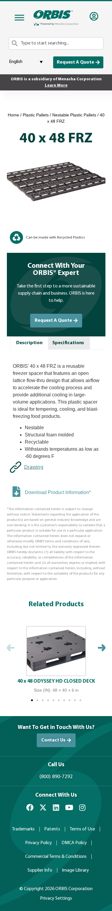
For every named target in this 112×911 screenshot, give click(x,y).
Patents (52, 829)
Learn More (56, 85)
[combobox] (56, 43)
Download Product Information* (58, 492)
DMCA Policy (74, 843)
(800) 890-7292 (56, 777)
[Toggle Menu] (19, 17)
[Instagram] (82, 807)
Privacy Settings (56, 898)
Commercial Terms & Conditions (56, 856)
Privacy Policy (38, 843)
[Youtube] (69, 807)
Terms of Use (82, 829)
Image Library (75, 870)
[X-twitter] (43, 807)
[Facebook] (29, 807)
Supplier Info (39, 870)
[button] (10, 648)
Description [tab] (29, 343)
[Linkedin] (56, 807)
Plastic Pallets (36, 115)
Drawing (33, 467)
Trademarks (23, 829)
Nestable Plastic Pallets (74, 115)
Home (13, 115)
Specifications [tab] (68, 343)
